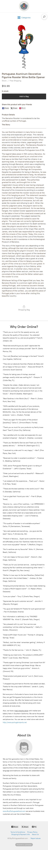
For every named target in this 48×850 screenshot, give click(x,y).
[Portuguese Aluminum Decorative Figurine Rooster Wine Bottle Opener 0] (24, 47)
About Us (35, 834)
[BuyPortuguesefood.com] (24, 6)
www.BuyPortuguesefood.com (14, 811)
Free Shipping (15, 81)
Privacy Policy (32, 832)
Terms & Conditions (18, 832)
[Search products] (44, 16)
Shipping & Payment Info (20, 834)
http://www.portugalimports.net (15, 722)
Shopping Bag (24, 310)
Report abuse (36, 838)
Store (4, 81)
